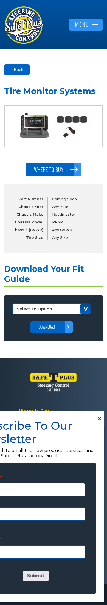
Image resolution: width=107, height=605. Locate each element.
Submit (35, 575)
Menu (82, 24)
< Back (16, 69)
